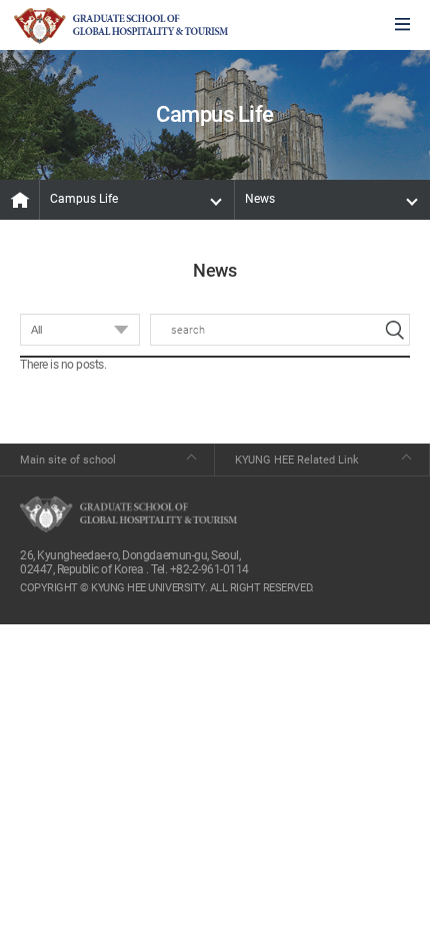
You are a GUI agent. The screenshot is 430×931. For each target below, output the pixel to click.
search (394, 330)
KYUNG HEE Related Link (297, 460)
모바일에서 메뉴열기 (402, 25)
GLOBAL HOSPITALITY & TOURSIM (121, 26)
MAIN (20, 200)
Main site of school (68, 460)
